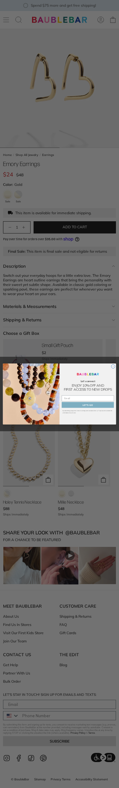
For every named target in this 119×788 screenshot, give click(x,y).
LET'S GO (87, 405)
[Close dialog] (113, 366)
